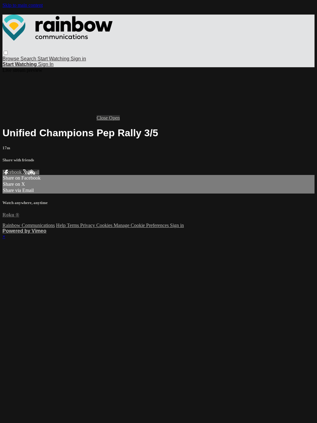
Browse (11, 58)
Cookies (105, 225)
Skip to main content (22, 5)
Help (61, 225)
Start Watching (54, 58)
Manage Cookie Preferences (142, 225)
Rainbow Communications (28, 225)
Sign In (46, 64)
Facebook (12, 172)
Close (103, 117)
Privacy (88, 225)
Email (33, 172)
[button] (6, 53)
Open (114, 117)
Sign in (78, 58)
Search (28, 58)
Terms (73, 225)
